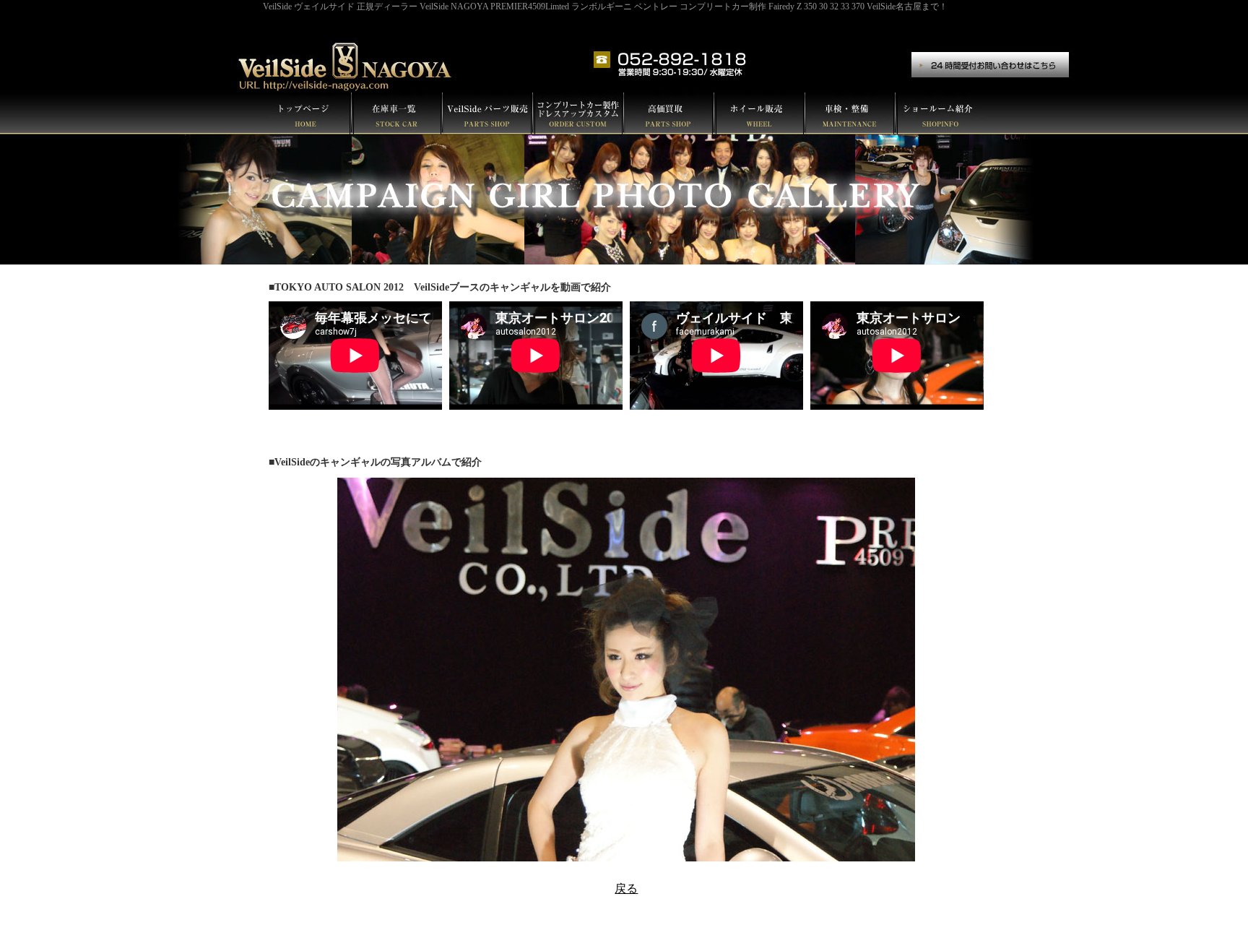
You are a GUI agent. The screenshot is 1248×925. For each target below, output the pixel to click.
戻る (626, 888)
